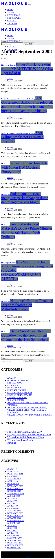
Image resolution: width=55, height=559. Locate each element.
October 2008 (14, 518)
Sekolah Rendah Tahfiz (19, 395)
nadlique (10, 79)
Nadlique (14, 3)
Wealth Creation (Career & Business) (27, 407)
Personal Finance (16, 390)
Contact (11, 21)
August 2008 (13, 523)
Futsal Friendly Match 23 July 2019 (24, 431)
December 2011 (15, 474)
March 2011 (13, 476)
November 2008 (15, 516)
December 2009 (15, 486)
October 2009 (14, 491)
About (10, 12)
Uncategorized (15, 400)
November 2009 (15, 488)
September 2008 (15, 520)
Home (10, 9)
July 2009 (12, 498)
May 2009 (11, 503)
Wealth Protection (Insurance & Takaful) (29, 415)
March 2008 (13, 535)
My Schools (13, 15)
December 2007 (15, 543)
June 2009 (12, 501)
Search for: (5, 41)
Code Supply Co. (26, 557)
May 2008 (11, 530)
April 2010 (12, 481)
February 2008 (14, 538)
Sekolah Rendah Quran (19, 393)
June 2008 (12, 528)
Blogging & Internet (18, 380)
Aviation (11, 378)
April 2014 (12, 471)
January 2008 (14, 540)
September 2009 (15, 493)
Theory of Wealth (17, 397)
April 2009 (12, 506)
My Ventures (14, 388)
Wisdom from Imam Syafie (20, 440)
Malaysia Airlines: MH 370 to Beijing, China (29, 434)
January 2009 (14, 511)
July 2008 (12, 525)
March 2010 (13, 483)
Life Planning (14, 383)
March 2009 (13, 508)
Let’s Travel (14, 18)
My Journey (13, 385)
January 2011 (14, 479)
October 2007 (14, 548)
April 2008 (12, 533)
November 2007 (15, 545)
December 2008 (15, 513)
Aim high (11, 443)
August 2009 (13, 496)
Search (29, 44)
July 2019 (12, 469)
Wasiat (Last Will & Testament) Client (25, 437)
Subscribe (6, 55)
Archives (12, 23)
